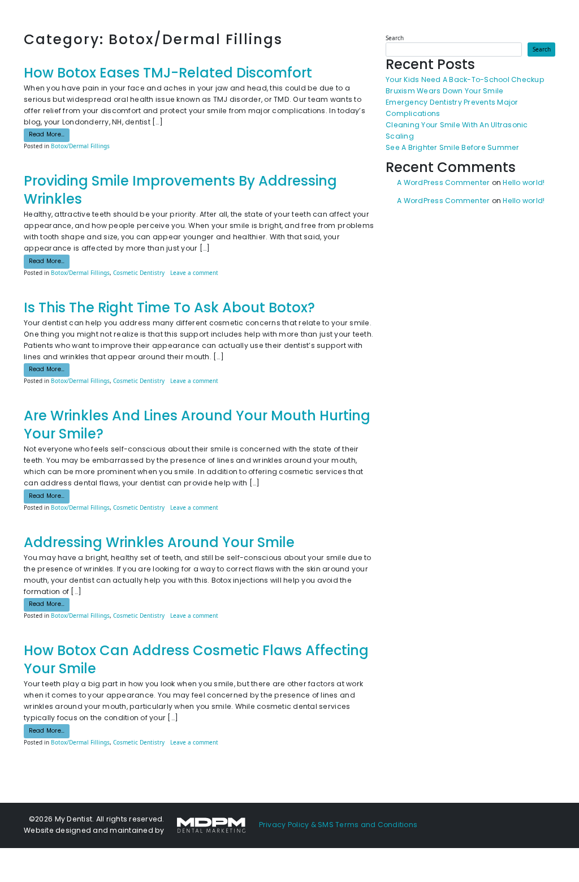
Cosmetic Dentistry (139, 273)
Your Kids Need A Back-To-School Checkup (465, 80)
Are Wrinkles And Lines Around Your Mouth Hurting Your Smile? (197, 426)
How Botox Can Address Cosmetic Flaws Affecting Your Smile (196, 660)
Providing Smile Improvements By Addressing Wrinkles (180, 191)
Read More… (49, 135)
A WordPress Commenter (443, 183)
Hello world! (524, 183)
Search (395, 38)
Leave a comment (194, 273)
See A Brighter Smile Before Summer (453, 148)
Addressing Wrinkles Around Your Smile (159, 543)
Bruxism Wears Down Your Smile (444, 91)
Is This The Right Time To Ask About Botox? (169, 309)
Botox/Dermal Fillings (80, 146)
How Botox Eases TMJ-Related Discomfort (168, 74)
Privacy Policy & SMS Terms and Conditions (338, 825)
